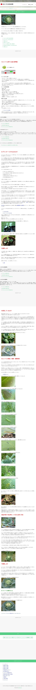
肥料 (13, 637)
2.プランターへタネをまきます (8, 39)
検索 (1, 1)
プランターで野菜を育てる (9, 8)
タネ (9, 637)
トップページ (24, 4)
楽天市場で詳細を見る (5, 125)
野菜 (4, 637)
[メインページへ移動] (7, 4)
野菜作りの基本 (30, 4)
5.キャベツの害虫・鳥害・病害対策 (8, 43)
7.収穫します (5, 46)
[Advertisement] (18, 299)
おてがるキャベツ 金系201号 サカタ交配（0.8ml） (10, 145)
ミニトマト (23, 637)
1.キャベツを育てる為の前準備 (8, 38)
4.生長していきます (6, 42)
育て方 (19, 637)
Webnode (20, 687)
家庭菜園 (28, 637)
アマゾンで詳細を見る (5, 123)
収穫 (31, 637)
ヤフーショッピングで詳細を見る (7, 126)
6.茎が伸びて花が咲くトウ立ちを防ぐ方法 (10, 45)
